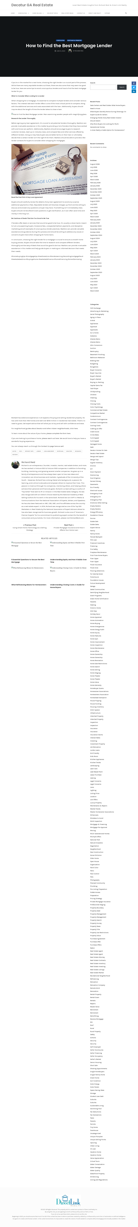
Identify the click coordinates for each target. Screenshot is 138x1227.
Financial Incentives (97, 543)
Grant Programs (96, 596)
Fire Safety (94, 549)
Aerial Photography (97, 314)
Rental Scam (94, 997)
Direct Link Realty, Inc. (91, 1209)
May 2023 (93, 285)
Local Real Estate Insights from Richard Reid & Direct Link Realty (100, 5)
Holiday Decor (95, 614)
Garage (92, 586)
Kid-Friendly (94, 753)
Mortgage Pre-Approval (98, 827)
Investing (93, 741)
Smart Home (94, 1078)
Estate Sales (94, 524)
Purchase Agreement (97, 939)
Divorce (93, 466)
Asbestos (93, 336)
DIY (91, 469)
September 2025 (96, 198)
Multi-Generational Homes (100, 834)
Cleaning (93, 398)
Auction (93, 348)
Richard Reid (28, 462)
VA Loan (93, 1149)
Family (92, 531)
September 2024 (96, 235)
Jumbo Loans (95, 750)
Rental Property (95, 994)
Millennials (94, 815)
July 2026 (93, 167)
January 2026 (95, 186)
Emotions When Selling (98, 503)
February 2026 (95, 183)
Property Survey (96, 923)
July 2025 (93, 204)
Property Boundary (97, 908)
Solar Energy (94, 1084)
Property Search (96, 920)
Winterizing (94, 1177)
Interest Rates (95, 738)
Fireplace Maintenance (98, 552)
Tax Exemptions (95, 1115)
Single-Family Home (97, 1075)
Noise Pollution (96, 855)
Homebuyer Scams (97, 688)
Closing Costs (95, 404)
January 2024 (95, 260)
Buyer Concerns (96, 370)
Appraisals (94, 330)
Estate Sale (94, 521)
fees (20, 451)
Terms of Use (89, 1212)
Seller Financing (96, 1053)
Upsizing (93, 1143)
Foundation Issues (97, 580)
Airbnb (92, 320)
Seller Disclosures (96, 1050)
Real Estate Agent (96, 951)
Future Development (97, 583)
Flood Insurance (96, 565)
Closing (93, 401)
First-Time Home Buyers (99, 555)
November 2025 (96, 192)
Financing (93, 546)
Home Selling (37, 13)
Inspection (94, 722)
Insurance (93, 728)
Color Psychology (96, 407)
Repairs (93, 1004)
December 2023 (95, 263)
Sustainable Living (97, 1106)
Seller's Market (95, 1059)
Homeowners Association (99, 694)
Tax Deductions (95, 1112)
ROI (91, 1022)
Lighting (93, 790)
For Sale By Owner (96, 574)
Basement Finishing (97, 354)
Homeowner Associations (99, 691)
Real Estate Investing (97, 966)
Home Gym (94, 639)
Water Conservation (97, 1164)
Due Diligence (95, 478)
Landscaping (94, 766)
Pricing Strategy (96, 898)
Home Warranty (95, 685)
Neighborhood (95, 849)
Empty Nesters (95, 506)
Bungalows (94, 367)
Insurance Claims (96, 735)
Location (93, 796)
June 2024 (94, 244)
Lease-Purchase (95, 775)
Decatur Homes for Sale (98, 450)
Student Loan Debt (96, 1096)
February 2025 (95, 220)
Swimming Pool (96, 1109)
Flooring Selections (97, 571)
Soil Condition (95, 1081)
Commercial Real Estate (98, 410)
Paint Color (94, 868)
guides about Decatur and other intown (41, 428)
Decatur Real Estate (97, 453)
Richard (14, 418)
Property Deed (95, 911)
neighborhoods (63, 428)
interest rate (29, 451)
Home (13, 13)
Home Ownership (96, 654)
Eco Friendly (94, 487)
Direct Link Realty (95, 13)
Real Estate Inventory (97, 963)
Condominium (95, 416)
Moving (93, 830)
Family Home (95, 534)
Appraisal (93, 327)
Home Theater (95, 676)
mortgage (60, 451)
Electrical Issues (96, 490)
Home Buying (22, 13)
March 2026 (94, 180)
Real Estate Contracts (98, 960)
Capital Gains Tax (96, 385)
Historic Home (95, 608)
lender (38, 451)
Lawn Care (93, 769)
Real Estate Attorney (97, 957)
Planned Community (97, 883)
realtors (69, 451)
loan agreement (49, 451)
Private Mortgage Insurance (100, 902)
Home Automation (96, 620)
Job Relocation (95, 747)
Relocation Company (97, 985)
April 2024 (94, 251)
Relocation (94, 982)
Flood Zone (94, 568)
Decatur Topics (52, 13)
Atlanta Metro (95, 339)
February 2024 (95, 257)
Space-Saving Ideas (97, 1090)
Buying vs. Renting (97, 382)
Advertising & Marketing (99, 311)
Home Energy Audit (97, 629)
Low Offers (94, 800)
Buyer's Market (95, 376)
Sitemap (107, 13)
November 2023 (96, 266)
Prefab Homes (95, 892)
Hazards (93, 602)
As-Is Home (94, 333)
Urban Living (94, 1146)
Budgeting (94, 364)
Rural (92, 1028)
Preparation (94, 895)
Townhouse (94, 1130)
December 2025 (95, 189)
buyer (14, 451)
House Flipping (95, 701)
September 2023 (96, 272)
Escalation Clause (96, 515)
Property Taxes (95, 926)
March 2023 (94, 291)
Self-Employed (95, 1047)
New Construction (96, 852)
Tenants (93, 1121)
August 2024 (95, 238)
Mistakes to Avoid (96, 818)
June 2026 (94, 170)
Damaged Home (96, 444)
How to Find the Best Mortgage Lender (69, 45)
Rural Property (95, 1031)
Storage (93, 1093)
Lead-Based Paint (96, 772)
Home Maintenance (97, 648)
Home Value (94, 682)
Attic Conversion (96, 345)
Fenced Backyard (96, 537)
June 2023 (94, 282)
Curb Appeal (94, 438)
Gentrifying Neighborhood (99, 592)
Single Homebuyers (97, 1072)
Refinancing (94, 979)
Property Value (95, 936)
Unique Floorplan (96, 1136)
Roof (91, 1025)
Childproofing (95, 392)
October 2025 (95, 195)
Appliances (94, 324)
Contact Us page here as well (52, 446)
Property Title (95, 929)
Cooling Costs (95, 425)
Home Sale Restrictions (98, 664)
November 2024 (96, 229)
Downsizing (94, 475)
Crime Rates (94, 435)
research (78, 451)
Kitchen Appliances (97, 759)
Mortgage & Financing (74, 40)
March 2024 (94, 254)
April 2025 (94, 214)
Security (93, 1041)
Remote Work (95, 988)
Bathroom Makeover (97, 357)
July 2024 (93, 241)
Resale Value (94, 1007)
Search (92, 83)
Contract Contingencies (98, 419)
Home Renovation (96, 660)
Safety (92, 1034)
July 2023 (93, 278)
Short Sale (94, 1065)
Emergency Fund (96, 493)
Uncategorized (95, 1133)
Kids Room (94, 756)
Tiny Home (94, 1127)
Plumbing (93, 886)
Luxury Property (96, 803)
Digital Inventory (96, 463)
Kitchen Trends (95, 762)
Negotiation (94, 846)
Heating (93, 605)
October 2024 (95, 232)
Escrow (92, 518)
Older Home (94, 858)
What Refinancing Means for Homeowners (28, 585)
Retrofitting (94, 1016)
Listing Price (94, 793)
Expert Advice (95, 528)
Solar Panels (94, 1087)
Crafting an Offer (96, 429)
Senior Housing (96, 1062)
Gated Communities (97, 589)
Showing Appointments (98, 1068)
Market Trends (95, 809)
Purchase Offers (96, 945)
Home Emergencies (97, 626)
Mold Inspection (96, 821)
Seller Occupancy (96, 1056)
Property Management (98, 914)
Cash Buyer (94, 388)
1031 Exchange (95, 308)
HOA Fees (93, 611)
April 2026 (94, 176)
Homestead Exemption (98, 698)
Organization (95, 864)
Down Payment (95, 472)
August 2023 (95, 275)
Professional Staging (97, 905)
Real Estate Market (97, 973)
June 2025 (94, 207)
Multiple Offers (95, 837)
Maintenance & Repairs (98, 806)
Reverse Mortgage (96, 1019)
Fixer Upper (94, 558)
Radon (92, 948)
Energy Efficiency (96, 512)
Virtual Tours (95, 1161)
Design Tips (94, 460)
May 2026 (93, 173)
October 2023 (95, 269)
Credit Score (94, 432)
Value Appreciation (97, 1158)
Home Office (94, 651)
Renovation (94, 991)
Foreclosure (94, 577)
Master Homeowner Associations (102, 812)
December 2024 (95, 226)
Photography (94, 880)
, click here (73, 428)
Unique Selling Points (98, 1140)
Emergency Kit (95, 497)
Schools (93, 1038)
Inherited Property (96, 716)
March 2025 (94, 217)
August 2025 (95, 201)
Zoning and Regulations (99, 1180)
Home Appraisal (96, 617)
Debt (92, 447)
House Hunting (95, 704)
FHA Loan (93, 540)
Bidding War (94, 361)
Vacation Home (95, 1152)
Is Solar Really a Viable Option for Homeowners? (107, 130)
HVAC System (95, 710)
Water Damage (95, 1167)
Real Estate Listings (97, 970)
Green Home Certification (99, 599)
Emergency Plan (96, 500)
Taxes (92, 1118)
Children (93, 395)
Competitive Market (97, 413)
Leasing (93, 778)
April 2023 (94, 288)
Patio (92, 871)
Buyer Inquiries (95, 373)
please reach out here (50, 438)
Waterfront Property (97, 1174)
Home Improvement (97, 642)
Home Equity (95, 633)
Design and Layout (96, 456)
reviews (15, 454)
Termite (93, 1124)
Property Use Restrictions (99, 932)
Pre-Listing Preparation (98, 889)
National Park (95, 840)
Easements (94, 484)
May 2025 (93, 210)
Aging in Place (95, 317)
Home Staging (95, 673)
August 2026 (95, 164)
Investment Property (97, 744)
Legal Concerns (95, 781)
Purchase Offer (95, 942)
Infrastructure (95, 713)
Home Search (95, 667)
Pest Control (94, 874)
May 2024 (93, 248)
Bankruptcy (94, 351)
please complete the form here (58, 433)
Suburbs (93, 1099)
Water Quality (95, 1170)
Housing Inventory (97, 707)
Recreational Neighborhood (100, 976)
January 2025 (95, 223)
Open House (94, 861)
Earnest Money (95, 481)
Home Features (95, 636)
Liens (92, 787)
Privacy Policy (76, 1212)
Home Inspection (96, 645)
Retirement (94, 1010)
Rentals (93, 1000)
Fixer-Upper (94, 561)
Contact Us (81, 13)
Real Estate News (67, 13)
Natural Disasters (96, 843)
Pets (91, 877)
